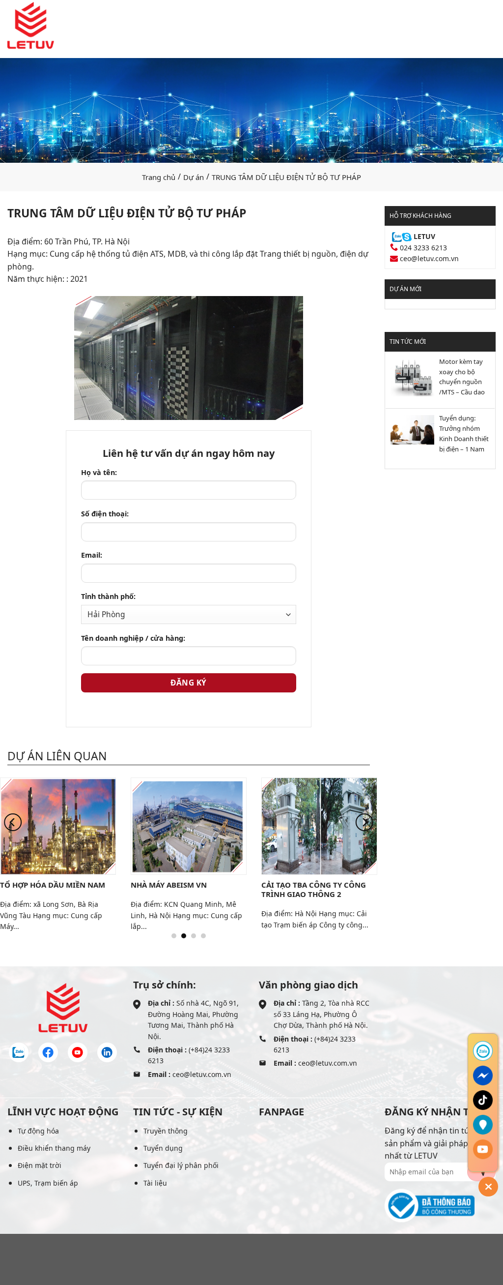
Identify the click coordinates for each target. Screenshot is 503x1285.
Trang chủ (158, 177)
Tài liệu (155, 1183)
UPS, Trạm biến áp (48, 1183)
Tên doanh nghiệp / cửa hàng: (133, 638)
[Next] (364, 822)
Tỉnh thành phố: (108, 596)
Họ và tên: (99, 472)
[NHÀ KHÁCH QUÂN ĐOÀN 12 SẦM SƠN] (78, 825)
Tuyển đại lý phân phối (181, 1165)
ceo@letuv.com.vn (429, 258)
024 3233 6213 (423, 247)
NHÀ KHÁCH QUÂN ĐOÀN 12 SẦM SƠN (72, 889)
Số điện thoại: (105, 513)
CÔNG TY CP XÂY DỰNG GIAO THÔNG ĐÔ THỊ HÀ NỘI (204, 889)
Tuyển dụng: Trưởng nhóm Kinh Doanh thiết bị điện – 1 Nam (464, 433)
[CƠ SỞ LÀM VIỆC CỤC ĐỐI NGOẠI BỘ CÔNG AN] (339, 825)
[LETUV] (30, 25)
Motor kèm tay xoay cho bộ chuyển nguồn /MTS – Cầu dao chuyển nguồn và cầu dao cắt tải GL (465, 377)
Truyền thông (165, 1131)
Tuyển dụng (163, 1148)
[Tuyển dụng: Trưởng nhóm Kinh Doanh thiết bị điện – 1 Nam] (410, 428)
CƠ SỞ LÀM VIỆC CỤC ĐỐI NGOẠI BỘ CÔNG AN (328, 889)
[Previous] (13, 822)
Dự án (193, 177)
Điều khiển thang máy (54, 1148)
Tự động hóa (38, 1131)
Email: (91, 555)
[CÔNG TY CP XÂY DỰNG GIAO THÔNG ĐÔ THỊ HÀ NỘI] (209, 825)
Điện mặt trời (39, 1165)
